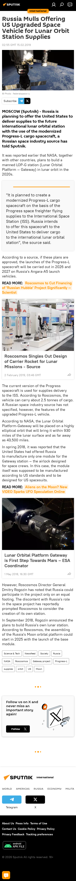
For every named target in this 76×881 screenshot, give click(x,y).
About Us (8, 823)
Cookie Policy (26, 829)
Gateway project (41, 661)
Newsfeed (30, 653)
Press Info (22, 823)
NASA (7, 661)
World (7, 788)
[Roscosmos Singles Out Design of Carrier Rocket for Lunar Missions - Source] (38, 325)
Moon (39, 668)
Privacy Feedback (13, 834)
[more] (69, 375)
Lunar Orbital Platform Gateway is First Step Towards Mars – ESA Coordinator (37, 560)
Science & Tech (12, 653)
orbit (20, 668)
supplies (8, 668)
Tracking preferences (39, 834)
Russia (56, 653)
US (29, 668)
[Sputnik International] (12, 6)
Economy (54, 788)
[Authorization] (54, 4)
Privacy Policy (46, 829)
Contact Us (9, 829)
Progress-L (61, 661)
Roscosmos (21, 661)
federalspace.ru (21, 93)
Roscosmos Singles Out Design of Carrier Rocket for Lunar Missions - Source (35, 361)
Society (44, 653)
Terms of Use (38, 823)
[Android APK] (14, 845)
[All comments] (6, 875)
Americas (23, 788)
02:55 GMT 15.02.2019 (16, 45)
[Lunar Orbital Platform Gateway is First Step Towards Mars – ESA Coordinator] (38, 524)
